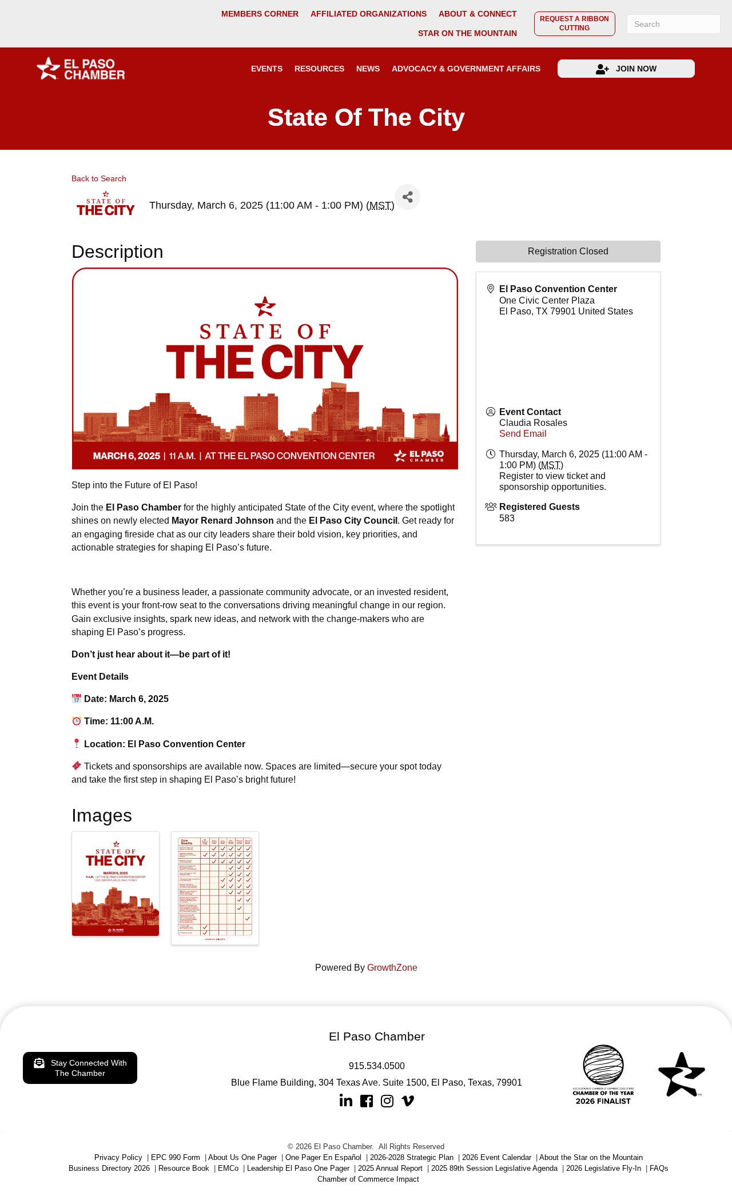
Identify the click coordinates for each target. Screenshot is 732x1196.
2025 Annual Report (390, 1168)
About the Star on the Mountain (591, 1157)
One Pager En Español (323, 1157)
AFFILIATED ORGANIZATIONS (369, 14)
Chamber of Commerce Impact (368, 1179)
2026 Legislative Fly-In (603, 1168)
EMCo (228, 1168)
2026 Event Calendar (496, 1157)
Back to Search (98, 178)
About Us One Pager (242, 1157)
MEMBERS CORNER (260, 14)
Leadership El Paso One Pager (298, 1168)
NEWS (368, 68)
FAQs (659, 1168)
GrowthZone (392, 967)
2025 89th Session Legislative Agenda (494, 1168)
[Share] (407, 197)
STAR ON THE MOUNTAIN (467, 33)
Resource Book (183, 1168)
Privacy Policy (118, 1157)
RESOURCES (319, 68)
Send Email (523, 433)
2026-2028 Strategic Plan (411, 1157)
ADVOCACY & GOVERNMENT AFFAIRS (466, 68)
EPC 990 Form (175, 1157)
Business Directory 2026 (109, 1168)
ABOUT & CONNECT (478, 14)
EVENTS (267, 68)
